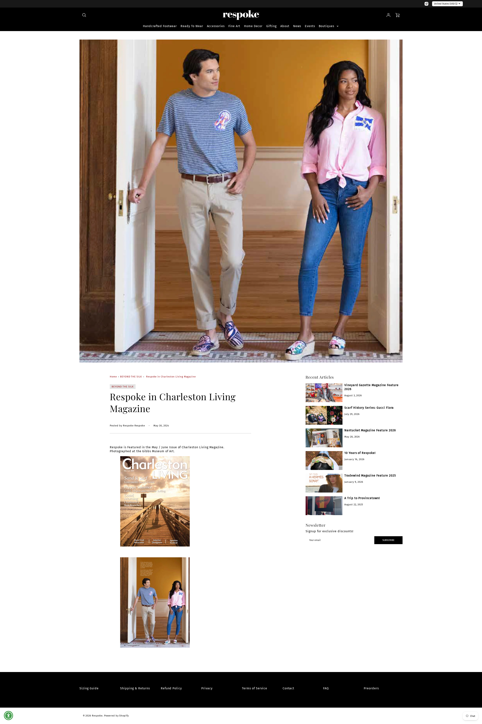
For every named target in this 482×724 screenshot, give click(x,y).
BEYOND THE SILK (131, 376)
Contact (288, 688)
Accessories (216, 26)
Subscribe (388, 540)
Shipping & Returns (135, 688)
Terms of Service (254, 688)
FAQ (326, 688)
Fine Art (234, 26)
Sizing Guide (89, 688)
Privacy (207, 688)
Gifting (271, 26)
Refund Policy (171, 688)
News (297, 26)
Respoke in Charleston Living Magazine (171, 376)
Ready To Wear (192, 26)
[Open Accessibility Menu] (8, 715)
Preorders (371, 688)
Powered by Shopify (116, 715)
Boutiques (326, 26)
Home (113, 376)
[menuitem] (160, 26)
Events (310, 26)
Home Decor (253, 26)
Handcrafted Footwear (160, 26)
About (284, 26)
